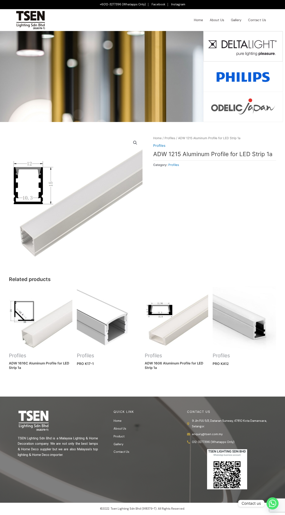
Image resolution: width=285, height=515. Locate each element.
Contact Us (257, 20)
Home (198, 20)
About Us (217, 20)
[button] (135, 143)
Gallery (236, 20)
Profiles (170, 138)
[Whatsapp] (273, 503)
